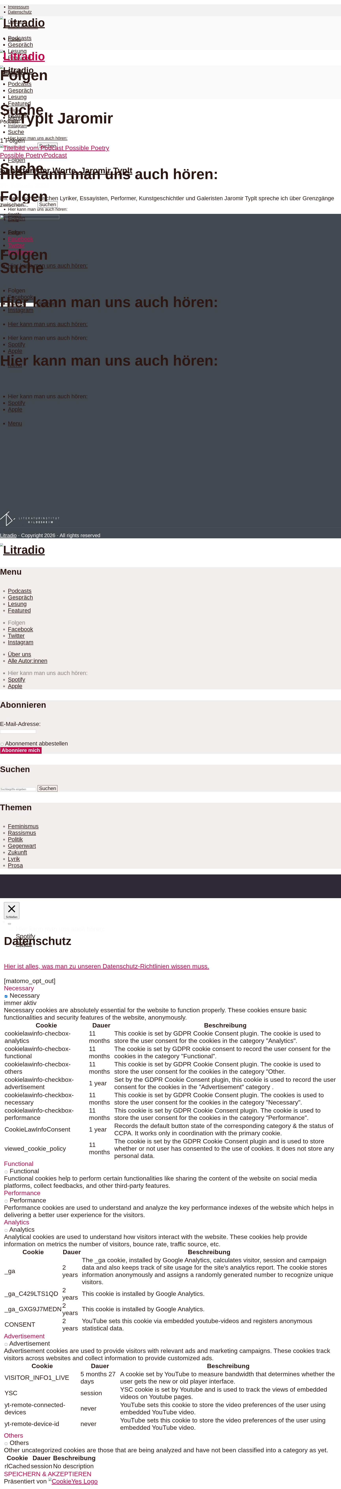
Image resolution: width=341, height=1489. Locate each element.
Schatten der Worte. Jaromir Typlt (66, 170)
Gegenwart (22, 846)
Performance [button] (22, 1193)
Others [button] (13, 1435)
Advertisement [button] (24, 1336)
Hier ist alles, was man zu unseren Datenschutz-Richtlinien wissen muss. (106, 966)
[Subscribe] (9, 923)
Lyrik (14, 859)
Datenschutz (20, 11)
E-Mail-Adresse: (20, 724)
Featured (19, 103)
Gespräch (20, 44)
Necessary (25, 995)
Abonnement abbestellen (36, 743)
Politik (15, 839)
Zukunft (17, 852)
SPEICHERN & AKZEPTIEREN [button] (47, 1474)
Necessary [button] (19, 988)
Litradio (8, 535)
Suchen (47, 204)
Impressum (18, 6)
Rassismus (22, 833)
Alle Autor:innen (27, 661)
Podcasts (20, 38)
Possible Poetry (22, 155)
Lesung (17, 97)
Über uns (19, 654)
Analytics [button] (16, 1222)
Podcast (55, 155)
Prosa (15, 865)
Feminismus (23, 826)
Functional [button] (18, 1163)
